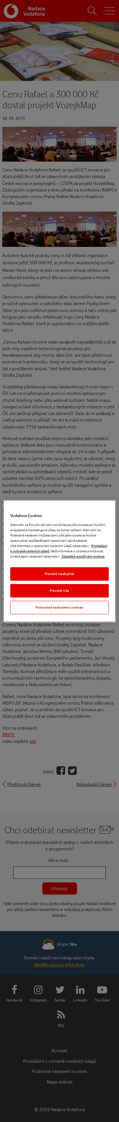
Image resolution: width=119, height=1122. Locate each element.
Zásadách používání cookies (82, 556)
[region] (59, 561)
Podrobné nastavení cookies (59, 607)
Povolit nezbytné (59, 574)
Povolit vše (59, 590)
